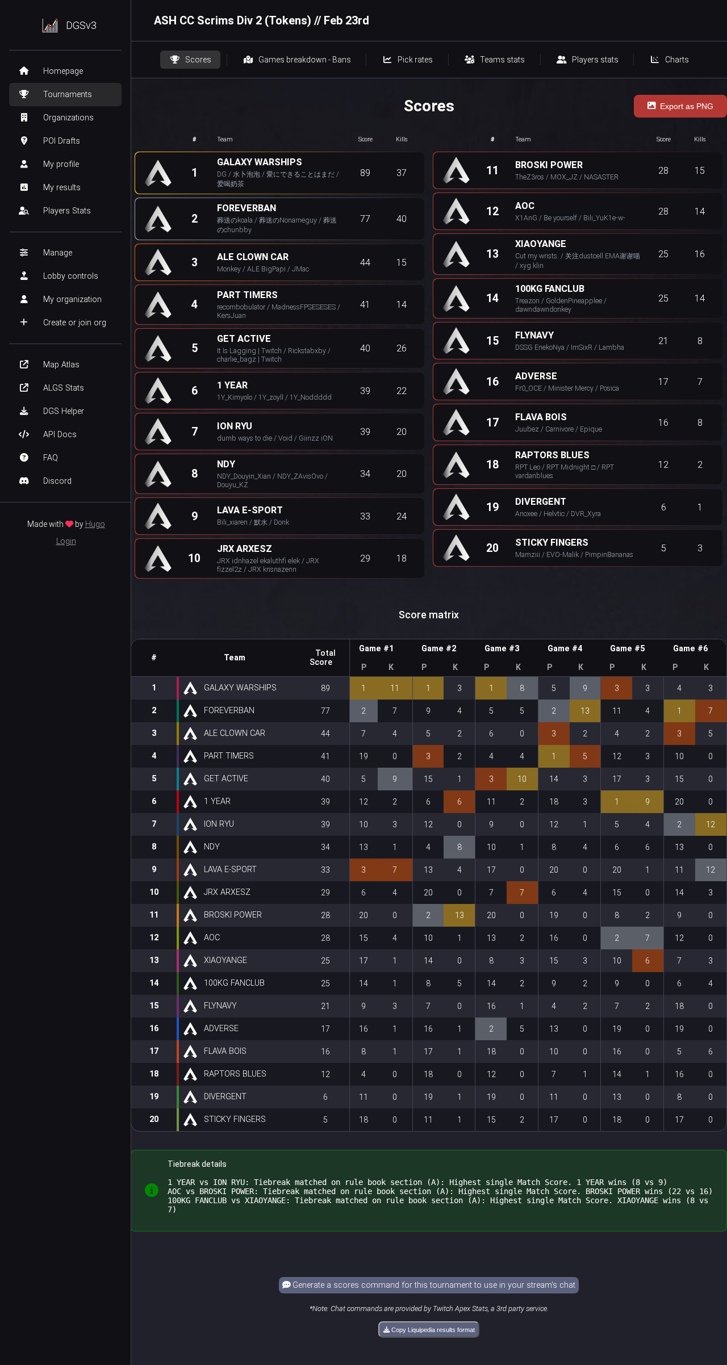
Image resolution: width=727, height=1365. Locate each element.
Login (66, 541)
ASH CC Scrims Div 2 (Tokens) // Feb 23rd (261, 20)
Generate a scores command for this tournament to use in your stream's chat (432, 1285)
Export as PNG (686, 106)
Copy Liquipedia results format (432, 1329)
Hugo (95, 524)
